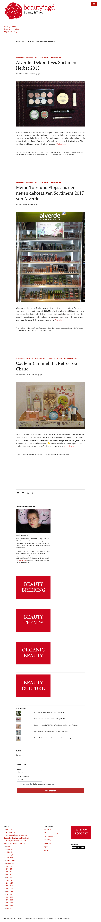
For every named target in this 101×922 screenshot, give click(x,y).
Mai (9, 852)
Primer (29, 330)
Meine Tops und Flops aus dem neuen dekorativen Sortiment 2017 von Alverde (50, 193)
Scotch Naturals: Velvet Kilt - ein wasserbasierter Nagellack (54, 738)
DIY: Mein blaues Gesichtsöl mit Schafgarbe (49, 712)
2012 (9, 903)
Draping (50, 152)
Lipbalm (73, 152)
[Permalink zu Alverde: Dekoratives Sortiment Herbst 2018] (50, 125)
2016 (9, 891)
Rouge (45, 330)
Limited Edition (55, 358)
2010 (9, 908)
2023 (9, 872)
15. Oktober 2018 (22, 74)
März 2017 (73, 328)
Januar (10, 863)
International (41, 358)
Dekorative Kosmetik (24, 58)
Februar (11, 860)
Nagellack (54, 454)
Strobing (65, 154)
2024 (9, 869)
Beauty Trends (10, 26)
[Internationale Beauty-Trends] (33, 632)
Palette (29, 154)
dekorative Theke (32, 328)
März (10, 858)
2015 (9, 894)
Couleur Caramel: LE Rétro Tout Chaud (47, 366)
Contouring (43, 152)
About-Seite (23, 560)
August (11, 832)
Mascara (80, 152)
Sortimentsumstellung (40, 154)
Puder (34, 330)
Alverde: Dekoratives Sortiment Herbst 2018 (47, 65)
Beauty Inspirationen (13, 29)
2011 (9, 905)
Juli (9, 846)
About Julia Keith (49, 836)
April (10, 855)
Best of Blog (47, 840)
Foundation (43, 328)
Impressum (47, 829)
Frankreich (32, 454)
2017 (9, 888)
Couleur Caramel (22, 454)
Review (39, 330)
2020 (9, 880)
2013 (9, 900)
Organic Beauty (10, 31)
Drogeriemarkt (41, 58)
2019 (9, 883)
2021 (9, 877)
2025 (9, 866)
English (45, 847)
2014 (9, 897)
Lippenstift (65, 328)
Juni (9, 849)
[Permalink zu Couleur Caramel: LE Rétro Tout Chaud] (50, 428)
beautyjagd (36, 74)
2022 (9, 874)
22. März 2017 (21, 204)
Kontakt (46, 850)
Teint (49, 330)
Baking (24, 152)
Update (71, 154)
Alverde (18, 152)
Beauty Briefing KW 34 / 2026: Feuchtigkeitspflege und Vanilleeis (56, 725)
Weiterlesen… (62, 144)
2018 (9, 886)
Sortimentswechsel (54, 154)
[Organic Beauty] (33, 664)
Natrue (80, 328)
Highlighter (57, 152)
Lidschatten (66, 152)
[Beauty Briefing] (33, 599)
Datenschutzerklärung (42, 784)
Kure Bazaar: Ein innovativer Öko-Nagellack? (49, 719)
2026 (9, 829)
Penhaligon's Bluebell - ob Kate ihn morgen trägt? (51, 731)
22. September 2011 (23, 375)
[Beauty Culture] (33, 697)
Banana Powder (32, 152)
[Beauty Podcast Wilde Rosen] (81, 839)
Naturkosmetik (56, 58)
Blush (24, 328)
